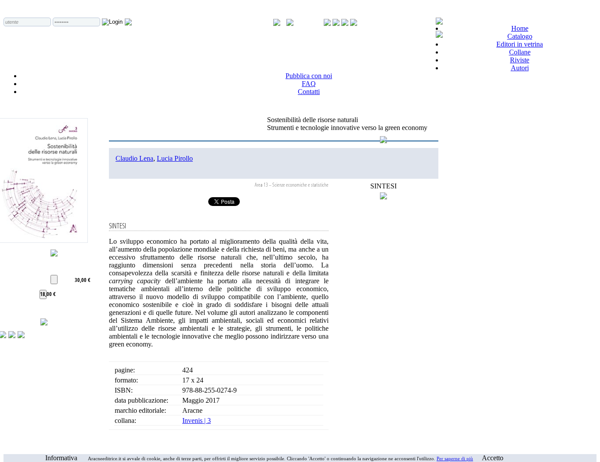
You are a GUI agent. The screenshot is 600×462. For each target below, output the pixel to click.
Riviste (519, 60)
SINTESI (383, 186)
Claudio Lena (134, 158)
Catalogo (519, 36)
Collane (520, 52)
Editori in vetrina (519, 44)
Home (519, 28)
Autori (520, 68)
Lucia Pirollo (175, 158)
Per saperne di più (455, 458)
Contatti (309, 91)
